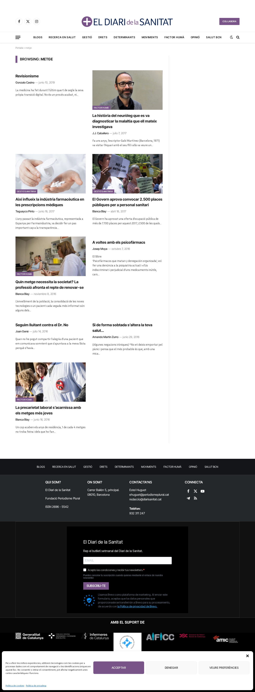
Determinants (124, 37)
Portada (19, 47)
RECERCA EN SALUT (62, 37)
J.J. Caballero (100, 133)
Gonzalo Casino (24, 82)
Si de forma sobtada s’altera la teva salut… (122, 328)
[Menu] (17, 37)
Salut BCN (214, 37)
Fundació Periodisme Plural (62, 498)
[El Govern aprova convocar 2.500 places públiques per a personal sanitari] (127, 174)
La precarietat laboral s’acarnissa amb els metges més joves (48, 410)
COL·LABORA (229, 21)
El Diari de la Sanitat (57, 490)
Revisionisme (27, 76)
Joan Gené (22, 331)
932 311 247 (137, 513)
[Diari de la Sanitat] (127, 21)
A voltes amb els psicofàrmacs (118, 242)
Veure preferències (224, 667)
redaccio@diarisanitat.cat (145, 499)
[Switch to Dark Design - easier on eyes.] (231, 37)
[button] (247, 656)
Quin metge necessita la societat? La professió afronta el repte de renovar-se (49, 285)
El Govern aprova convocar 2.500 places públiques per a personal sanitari (127, 202)
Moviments (150, 37)
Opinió (195, 37)
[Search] (238, 37)
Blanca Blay (99, 211)
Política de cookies (15, 685)
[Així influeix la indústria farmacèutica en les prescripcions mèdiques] (50, 174)
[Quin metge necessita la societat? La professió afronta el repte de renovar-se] (50, 256)
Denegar (171, 667)
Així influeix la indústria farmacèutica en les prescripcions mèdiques (49, 202)
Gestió (87, 37)
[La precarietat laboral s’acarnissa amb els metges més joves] (50, 382)
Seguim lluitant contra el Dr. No (41, 325)
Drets (103, 37)
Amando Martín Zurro (105, 337)
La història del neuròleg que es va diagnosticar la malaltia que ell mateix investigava (124, 121)
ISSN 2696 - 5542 (57, 507)
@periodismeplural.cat (154, 494)
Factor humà (174, 37)
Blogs (38, 37)
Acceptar (119, 667)
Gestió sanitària (26, 191)
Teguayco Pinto (24, 211)
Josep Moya (99, 249)
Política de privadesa (36, 685)
